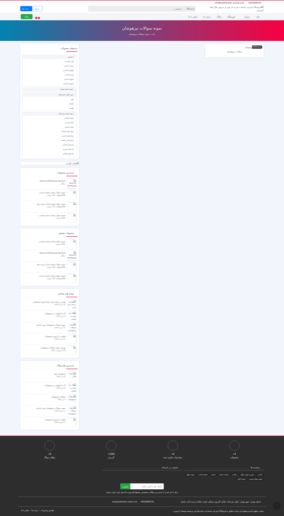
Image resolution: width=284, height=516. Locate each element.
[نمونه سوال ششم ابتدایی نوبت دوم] (71, 206)
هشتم (71, 103)
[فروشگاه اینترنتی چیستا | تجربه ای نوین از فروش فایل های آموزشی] (234, 8)
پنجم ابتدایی (69, 65)
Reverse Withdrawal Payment (53, 181)
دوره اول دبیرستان (65, 94)
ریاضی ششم (224, 474)
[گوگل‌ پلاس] (25, 3)
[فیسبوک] (22, 3)
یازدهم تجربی (68, 149)
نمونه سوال (190, 474)
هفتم (72, 108)
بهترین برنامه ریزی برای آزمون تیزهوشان (49, 301)
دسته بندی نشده (66, 89)
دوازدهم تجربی (68, 135)
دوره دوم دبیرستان (65, 113)
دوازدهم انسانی (67, 131)
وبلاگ (219, 16)
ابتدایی (70, 56)
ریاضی (234, 474)
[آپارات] (41, 3)
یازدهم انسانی (68, 144)
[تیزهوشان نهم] (71, 374)
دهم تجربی (69, 122)
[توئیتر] (28, 3)
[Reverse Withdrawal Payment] (71, 184)
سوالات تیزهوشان (58, 396)
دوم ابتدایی (69, 74)
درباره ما (207, 16)
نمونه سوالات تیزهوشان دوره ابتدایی (51, 324)
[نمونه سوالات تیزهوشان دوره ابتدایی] (71, 328)
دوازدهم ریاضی (67, 140)
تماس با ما (192, 16)
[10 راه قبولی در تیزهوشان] (71, 317)
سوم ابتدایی (69, 79)
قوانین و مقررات (47, 510)
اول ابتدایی (69, 61)
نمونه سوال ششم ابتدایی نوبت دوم (51, 203)
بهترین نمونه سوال (247, 474)
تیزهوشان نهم (60, 373)
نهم (72, 99)
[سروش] (45, 3)
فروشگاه (231, 16)
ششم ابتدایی (68, 83)
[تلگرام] (38, 3)
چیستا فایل (242, 479)
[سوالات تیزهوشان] (71, 397)
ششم (213, 474)
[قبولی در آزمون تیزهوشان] (71, 338)
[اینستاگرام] (35, 3)
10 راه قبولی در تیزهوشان (55, 313)
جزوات (247, 16)
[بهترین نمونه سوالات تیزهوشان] (71, 350)
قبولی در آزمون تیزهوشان (55, 336)
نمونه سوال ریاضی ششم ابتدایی (52, 192)
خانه (258, 16)
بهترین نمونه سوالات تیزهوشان (53, 347)
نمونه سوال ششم (255, 479)
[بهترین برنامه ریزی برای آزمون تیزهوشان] (71, 308)
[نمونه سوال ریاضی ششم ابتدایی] (71, 194)
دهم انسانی (69, 118)
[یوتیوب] (32, 3)
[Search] (91, 9)
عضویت (125, 486)
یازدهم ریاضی (68, 153)
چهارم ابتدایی (68, 70)
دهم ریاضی (69, 126)
